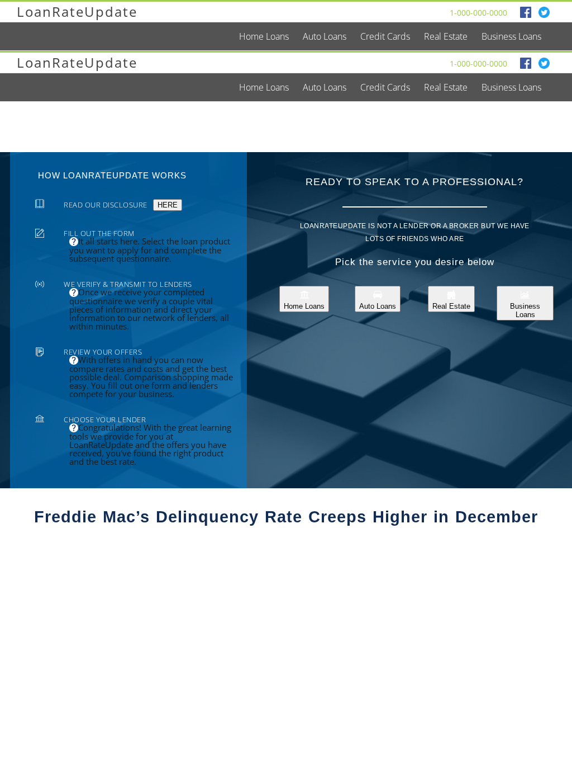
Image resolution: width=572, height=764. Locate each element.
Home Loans (304, 306)
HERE (168, 205)
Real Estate (451, 306)
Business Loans (525, 310)
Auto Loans (377, 306)
